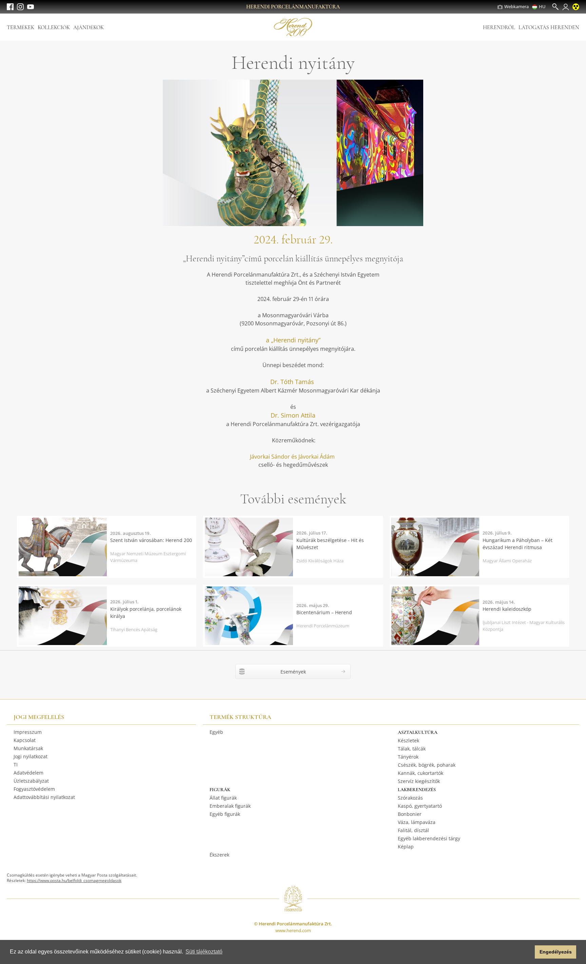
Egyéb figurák (225, 814)
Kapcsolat (25, 740)
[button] (527, 952)
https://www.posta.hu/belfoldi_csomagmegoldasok (74, 880)
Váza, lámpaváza (416, 822)
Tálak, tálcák (412, 748)
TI (16, 764)
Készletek (408, 740)
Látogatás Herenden (549, 27)
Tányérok (408, 757)
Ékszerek (219, 854)
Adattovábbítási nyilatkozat (44, 797)
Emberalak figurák (230, 806)
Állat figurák (223, 798)
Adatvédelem (28, 772)
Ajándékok (88, 27)
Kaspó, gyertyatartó (420, 806)
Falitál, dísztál (413, 830)
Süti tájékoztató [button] (203, 952)
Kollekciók (54, 27)
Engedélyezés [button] (556, 952)
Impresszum (28, 732)
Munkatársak (28, 748)
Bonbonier (410, 814)
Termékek (20, 27)
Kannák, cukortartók (420, 773)
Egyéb (216, 732)
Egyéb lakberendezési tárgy (429, 838)
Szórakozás (410, 798)
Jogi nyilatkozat (30, 756)
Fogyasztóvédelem (34, 789)
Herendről (499, 27)
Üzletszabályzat (31, 781)
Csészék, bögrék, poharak (426, 765)
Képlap (406, 846)
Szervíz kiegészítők (419, 781)
